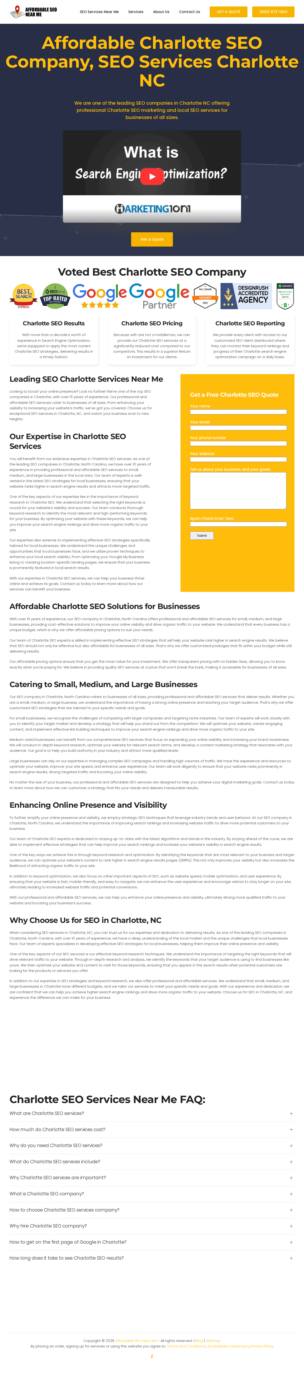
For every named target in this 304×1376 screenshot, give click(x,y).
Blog (199, 1340)
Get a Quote (152, 239)
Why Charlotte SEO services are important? (58, 1178)
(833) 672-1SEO (273, 11)
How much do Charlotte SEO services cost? (57, 1130)
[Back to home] (33, 11)
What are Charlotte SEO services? (47, 1113)
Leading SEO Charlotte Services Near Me (86, 379)
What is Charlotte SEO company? (47, 1194)
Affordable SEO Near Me (136, 1340)
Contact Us (189, 11)
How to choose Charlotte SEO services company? (64, 1210)
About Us (161, 11)
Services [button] (135, 11)
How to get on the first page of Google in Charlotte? (68, 1242)
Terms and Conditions (186, 1346)
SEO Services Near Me (99, 11)
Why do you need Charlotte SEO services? (56, 1146)
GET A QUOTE (228, 11)
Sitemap (213, 1340)
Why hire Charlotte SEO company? (48, 1226)
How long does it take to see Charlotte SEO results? (67, 1258)
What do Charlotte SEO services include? (55, 1162)
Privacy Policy (262, 1346)
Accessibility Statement (228, 1346)
